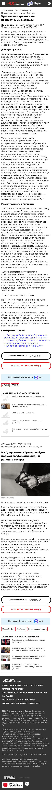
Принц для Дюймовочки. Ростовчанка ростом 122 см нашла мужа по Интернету (25, 336)
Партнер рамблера (24, 777)
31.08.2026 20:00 (8, 444)
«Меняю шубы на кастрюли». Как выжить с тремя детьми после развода (27, 341)
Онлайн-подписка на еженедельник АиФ (24, 692)
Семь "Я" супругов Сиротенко (23, 413)
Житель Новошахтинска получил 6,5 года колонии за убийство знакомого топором (28, 649)
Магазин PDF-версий (13, 689)
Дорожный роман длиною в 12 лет (25, 346)
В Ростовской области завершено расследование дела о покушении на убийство (27, 667)
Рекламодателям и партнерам (18, 700)
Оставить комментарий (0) (26, 366)
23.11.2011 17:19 (7, 10)
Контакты (7, 696)
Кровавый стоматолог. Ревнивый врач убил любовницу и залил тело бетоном (29, 657)
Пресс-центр (36, 685)
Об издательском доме (15, 685)
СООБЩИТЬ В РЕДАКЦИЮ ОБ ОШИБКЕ (21, 703)
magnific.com (7, 498)
